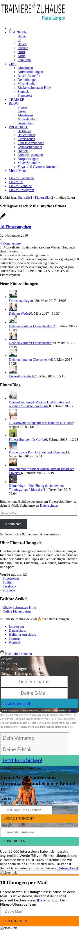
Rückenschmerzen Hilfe (19, 607)
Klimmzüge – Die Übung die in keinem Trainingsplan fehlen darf (36, 487)
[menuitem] (44, 28)
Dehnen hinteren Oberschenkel (30, 359)
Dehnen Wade (19, 313)
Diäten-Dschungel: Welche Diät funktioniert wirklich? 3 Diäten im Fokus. (39, 404)
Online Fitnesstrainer (17, 611)
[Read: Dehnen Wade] (13, 309)
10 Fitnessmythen (15, 227)
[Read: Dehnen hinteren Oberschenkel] (13, 355)
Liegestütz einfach (21, 376)
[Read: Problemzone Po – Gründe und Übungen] (13, 448)
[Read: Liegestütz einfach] (13, 372)
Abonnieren (13, 524)
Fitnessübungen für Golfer (27, 439)
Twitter (8, 582)
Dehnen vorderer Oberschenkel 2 (32, 326)
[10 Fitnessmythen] (2, 218)
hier (73, 710)
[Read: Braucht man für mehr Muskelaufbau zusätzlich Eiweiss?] (13, 465)
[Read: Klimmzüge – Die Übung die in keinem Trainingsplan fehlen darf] (13, 482)
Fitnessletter (11, 578)
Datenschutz (48, 505)
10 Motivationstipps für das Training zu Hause (41, 423)
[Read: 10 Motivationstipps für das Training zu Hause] (13, 419)
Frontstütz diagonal (22, 301)
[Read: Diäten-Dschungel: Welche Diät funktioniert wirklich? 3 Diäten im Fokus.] (13, 398)
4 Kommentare (10, 243)
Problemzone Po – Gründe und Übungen (37, 452)
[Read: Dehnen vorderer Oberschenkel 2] (13, 322)
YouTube (8, 590)
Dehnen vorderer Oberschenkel (30, 343)
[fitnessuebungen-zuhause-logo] (33, 21)
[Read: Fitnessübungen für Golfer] (13, 435)
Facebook (9, 586)
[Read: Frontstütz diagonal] (13, 297)
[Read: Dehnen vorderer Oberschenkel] (13, 339)
